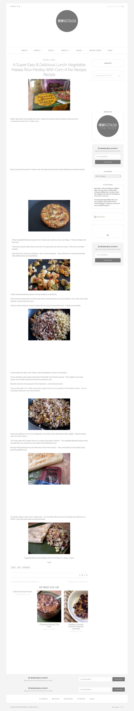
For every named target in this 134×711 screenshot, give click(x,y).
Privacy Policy (115, 707)
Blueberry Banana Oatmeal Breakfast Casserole (76, 626)
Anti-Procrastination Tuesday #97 (25, 582)
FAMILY (37, 50)
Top (121, 707)
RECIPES (46, 60)
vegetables (26, 567)
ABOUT (25, 50)
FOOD (50, 50)
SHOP (110, 50)
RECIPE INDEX (96, 50)
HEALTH (64, 50)
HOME (78, 50)
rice (19, 567)
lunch (13, 567)
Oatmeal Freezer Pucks (22, 592)
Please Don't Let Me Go (77, 582)
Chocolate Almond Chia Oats (49, 625)
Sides (53, 60)
